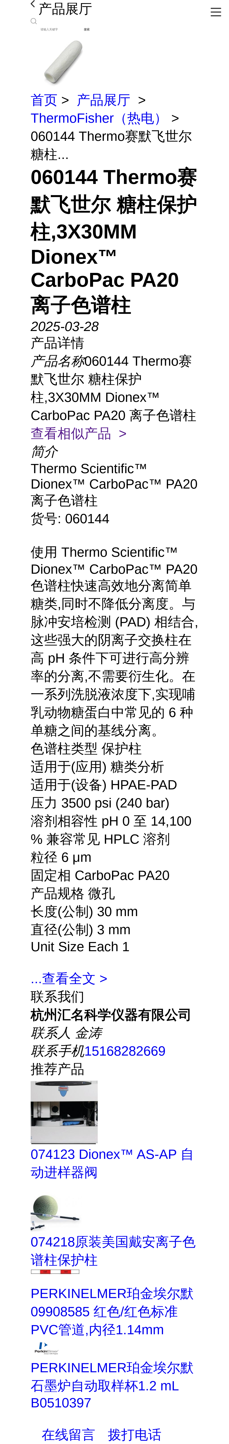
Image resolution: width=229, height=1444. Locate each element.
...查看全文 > (69, 978)
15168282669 (124, 1050)
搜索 (87, 29)
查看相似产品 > (79, 433)
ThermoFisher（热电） (99, 118)
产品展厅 (103, 100)
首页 (44, 100)
